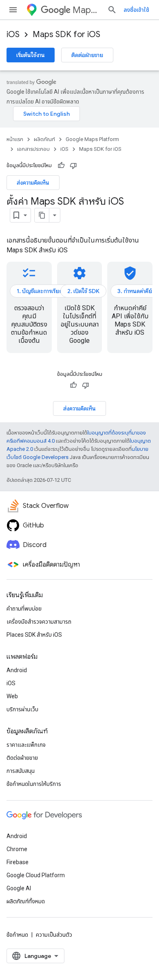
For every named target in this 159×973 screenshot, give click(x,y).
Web (12, 696)
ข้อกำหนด (17, 934)
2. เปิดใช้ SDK (83, 291)
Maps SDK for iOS (66, 34)
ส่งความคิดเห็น (33, 182)
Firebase (18, 862)
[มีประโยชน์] (61, 165)
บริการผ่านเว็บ (22, 709)
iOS (13, 34)
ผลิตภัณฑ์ (44, 139)
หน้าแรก (15, 139)
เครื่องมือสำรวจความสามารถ (39, 621)
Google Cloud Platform (36, 875)
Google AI (19, 888)
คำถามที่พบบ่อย (24, 608)
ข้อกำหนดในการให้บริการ (34, 784)
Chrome (17, 849)
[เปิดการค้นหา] (112, 10)
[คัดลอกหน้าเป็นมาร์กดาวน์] (42, 215)
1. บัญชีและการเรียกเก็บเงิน (48, 291)
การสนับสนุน (21, 771)
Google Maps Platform (92, 139)
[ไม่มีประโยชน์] (73, 165)
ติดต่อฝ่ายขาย (87, 55)
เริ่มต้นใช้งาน (30, 55)
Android (17, 670)
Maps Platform (87, 9)
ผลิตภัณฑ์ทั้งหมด (26, 901)
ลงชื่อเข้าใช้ (136, 10)
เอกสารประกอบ (33, 149)
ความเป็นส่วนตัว (54, 934)
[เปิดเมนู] (13, 10)
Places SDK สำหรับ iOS (34, 634)
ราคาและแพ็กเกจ (26, 744)
